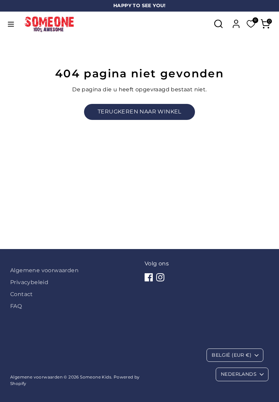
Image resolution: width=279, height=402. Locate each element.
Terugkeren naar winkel (139, 111)
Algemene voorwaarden (44, 270)
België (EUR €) (231, 355)
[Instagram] (160, 277)
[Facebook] (149, 277)
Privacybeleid (29, 282)
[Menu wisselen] (11, 24)
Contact (21, 294)
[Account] (236, 21)
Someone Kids (95, 377)
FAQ (16, 306)
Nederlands (239, 374)
